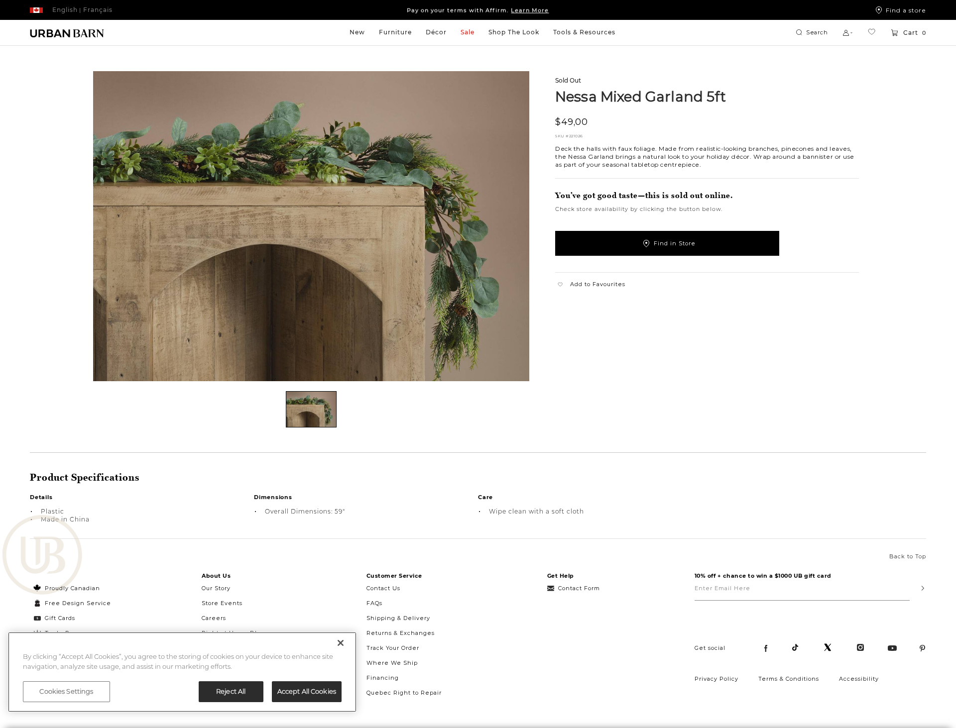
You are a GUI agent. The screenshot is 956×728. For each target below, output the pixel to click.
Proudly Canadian (72, 588)
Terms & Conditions (788, 678)
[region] (182, 672)
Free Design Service (72, 603)
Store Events (222, 603)
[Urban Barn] (42, 556)
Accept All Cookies (306, 691)
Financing (382, 677)
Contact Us (383, 588)
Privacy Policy (716, 678)
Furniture (395, 32)
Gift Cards (60, 618)
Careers (214, 618)
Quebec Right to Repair (404, 692)
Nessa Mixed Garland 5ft (640, 96)
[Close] (341, 643)
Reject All (230, 691)
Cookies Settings (66, 691)
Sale (468, 32)
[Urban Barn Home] (67, 32)
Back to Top (907, 556)
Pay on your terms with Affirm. (478, 9)
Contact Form (579, 588)
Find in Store (675, 243)
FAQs (374, 603)
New (357, 32)
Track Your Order (392, 647)
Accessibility (859, 678)
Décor (436, 32)
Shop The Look (513, 32)
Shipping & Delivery (398, 618)
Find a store (906, 10)
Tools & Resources (584, 32)
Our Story (216, 588)
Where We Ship (392, 662)
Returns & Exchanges (400, 632)
